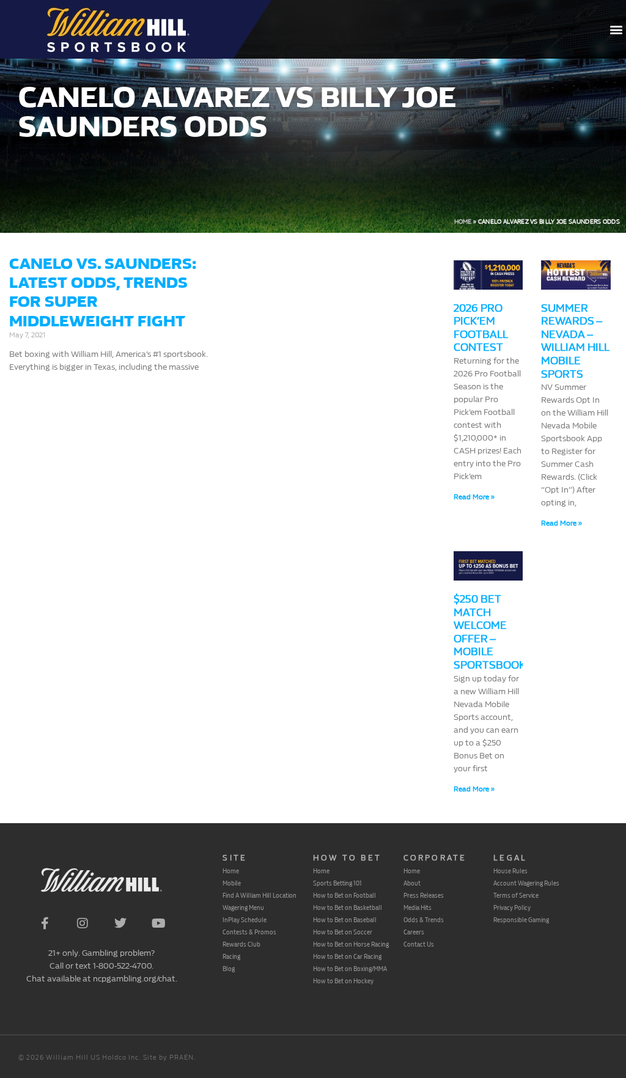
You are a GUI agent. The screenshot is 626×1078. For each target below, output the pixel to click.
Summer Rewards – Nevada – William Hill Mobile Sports (575, 341)
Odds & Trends (423, 919)
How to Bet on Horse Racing (351, 944)
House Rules (510, 871)
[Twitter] (120, 923)
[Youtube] (158, 923)
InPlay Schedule (245, 919)
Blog (229, 968)
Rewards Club (241, 944)
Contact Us (418, 944)
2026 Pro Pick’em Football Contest (480, 328)
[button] (616, 30)
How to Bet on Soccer (342, 932)
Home (463, 222)
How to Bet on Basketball (347, 907)
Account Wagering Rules (526, 883)
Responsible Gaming (521, 919)
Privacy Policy (512, 907)
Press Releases (423, 895)
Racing (231, 956)
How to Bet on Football (344, 895)
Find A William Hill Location (259, 895)
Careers (413, 932)
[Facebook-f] (45, 923)
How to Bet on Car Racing (347, 956)
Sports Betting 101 (337, 883)
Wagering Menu (243, 907)
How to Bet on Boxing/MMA (350, 968)
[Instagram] (83, 923)
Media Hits (417, 907)
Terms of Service (516, 895)
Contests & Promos (249, 932)
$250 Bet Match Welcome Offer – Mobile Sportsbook (490, 632)
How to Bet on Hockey (343, 981)
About (412, 883)
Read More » (474, 497)
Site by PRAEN (168, 1058)
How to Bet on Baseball (345, 919)
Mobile (232, 883)
